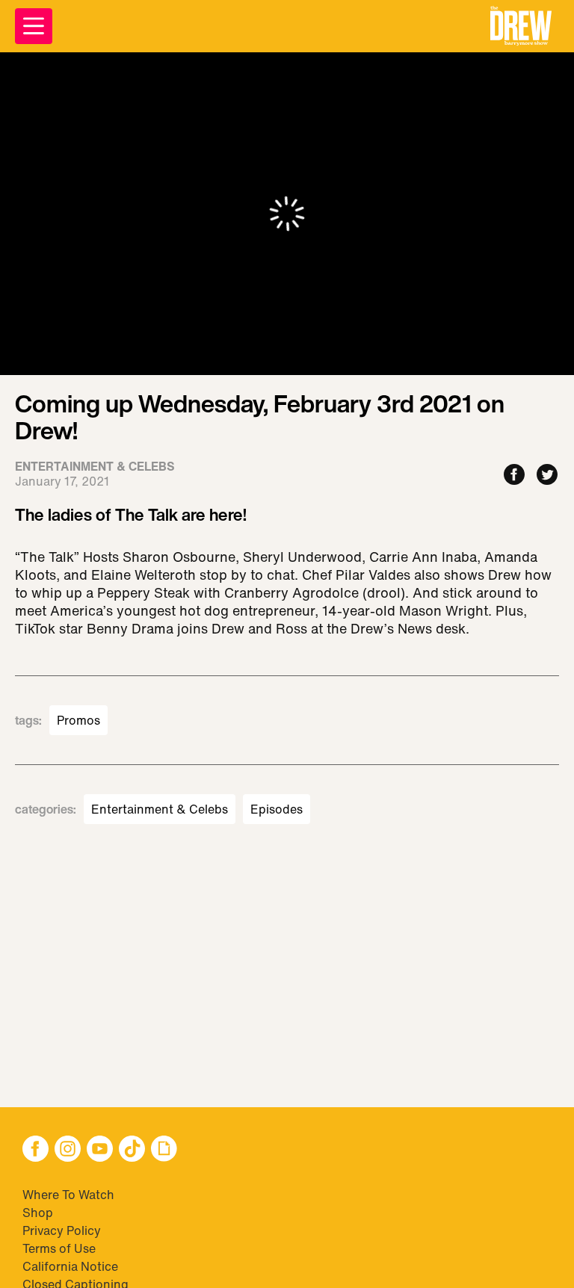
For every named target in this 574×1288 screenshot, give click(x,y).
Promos (78, 720)
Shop (37, 1213)
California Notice (70, 1266)
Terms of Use (59, 1248)
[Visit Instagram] (68, 1150)
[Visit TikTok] (132, 1150)
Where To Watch (68, 1195)
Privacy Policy (61, 1230)
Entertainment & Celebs (159, 809)
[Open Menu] (33, 26)
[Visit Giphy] (164, 1150)
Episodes (276, 809)
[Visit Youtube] (100, 1150)
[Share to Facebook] (514, 475)
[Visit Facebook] (35, 1150)
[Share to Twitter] (547, 475)
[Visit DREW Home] (521, 26)
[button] (521, 26)
